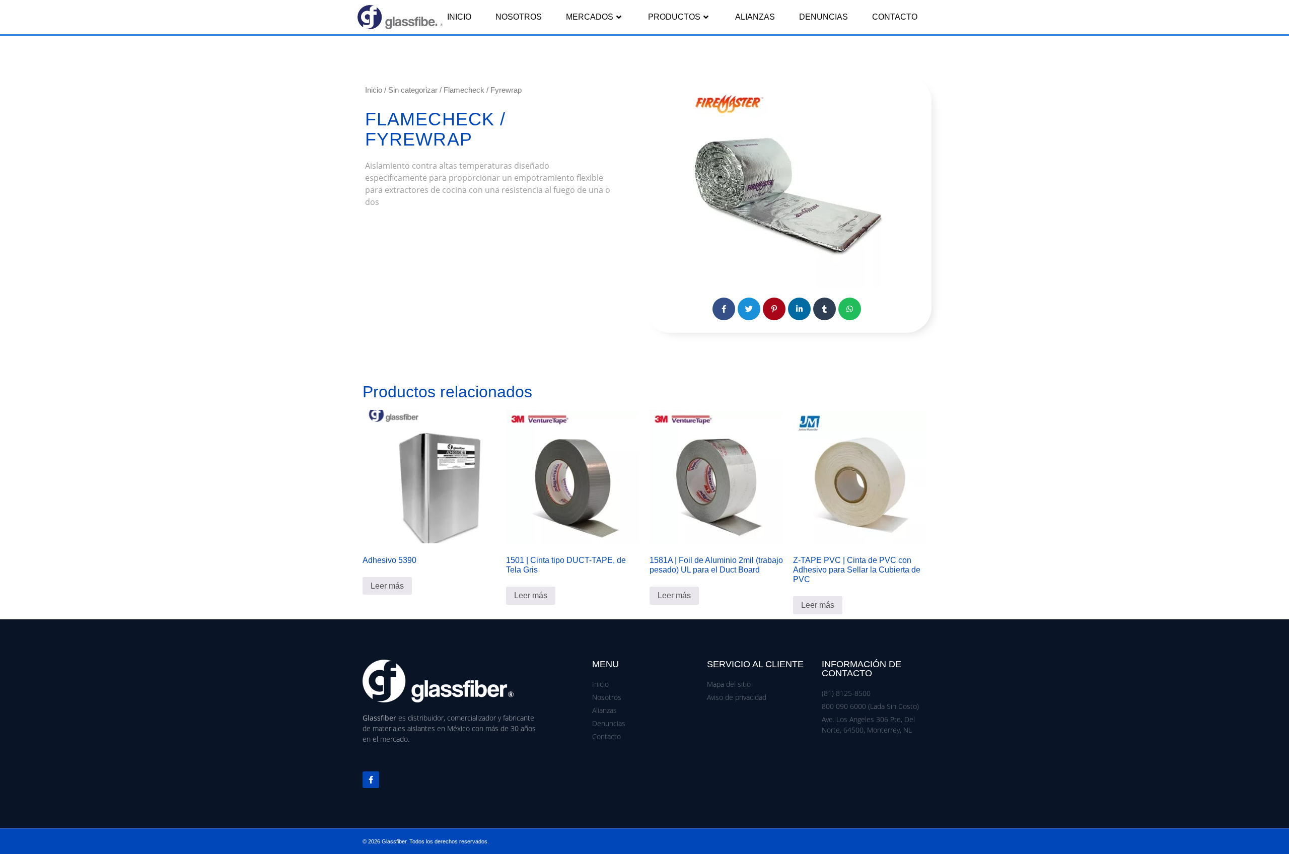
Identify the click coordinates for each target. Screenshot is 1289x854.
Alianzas (755, 17)
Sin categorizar (413, 90)
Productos (674, 17)
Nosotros (518, 17)
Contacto (894, 17)
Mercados (589, 17)
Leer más (387, 586)
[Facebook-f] (371, 779)
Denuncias (823, 17)
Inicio (459, 17)
